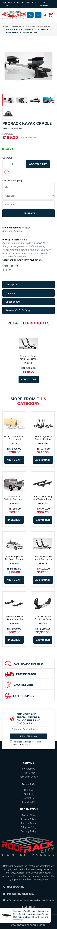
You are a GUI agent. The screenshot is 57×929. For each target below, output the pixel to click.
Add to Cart (38, 164)
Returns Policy (28, 823)
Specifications (13, 301)
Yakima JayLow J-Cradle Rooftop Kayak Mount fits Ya (42, 439)
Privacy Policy (28, 744)
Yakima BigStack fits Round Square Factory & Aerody (14, 559)
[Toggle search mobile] (43, 15)
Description (12, 284)
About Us (28, 794)
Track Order (28, 772)
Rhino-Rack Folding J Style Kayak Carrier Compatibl (14, 439)
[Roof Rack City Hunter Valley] (14, 14)
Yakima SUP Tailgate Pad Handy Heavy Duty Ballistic (14, 499)
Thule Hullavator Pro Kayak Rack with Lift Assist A (42, 619)
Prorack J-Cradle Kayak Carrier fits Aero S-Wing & (29, 359)
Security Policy (28, 831)
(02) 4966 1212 (15, 886)
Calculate (28, 213)
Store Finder (28, 802)
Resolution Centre (28, 776)
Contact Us (28, 798)
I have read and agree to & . (25, 743)
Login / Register (44, 4)
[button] (6, 172)
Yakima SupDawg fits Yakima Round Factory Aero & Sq (42, 499)
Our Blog (28, 790)
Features (10, 293)
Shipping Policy (29, 827)
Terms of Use (28, 815)
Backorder (14, 519)
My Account (28, 768)
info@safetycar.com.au (20, 893)
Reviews (10, 310)
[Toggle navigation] (38, 15)
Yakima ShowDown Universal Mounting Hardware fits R (14, 619)
